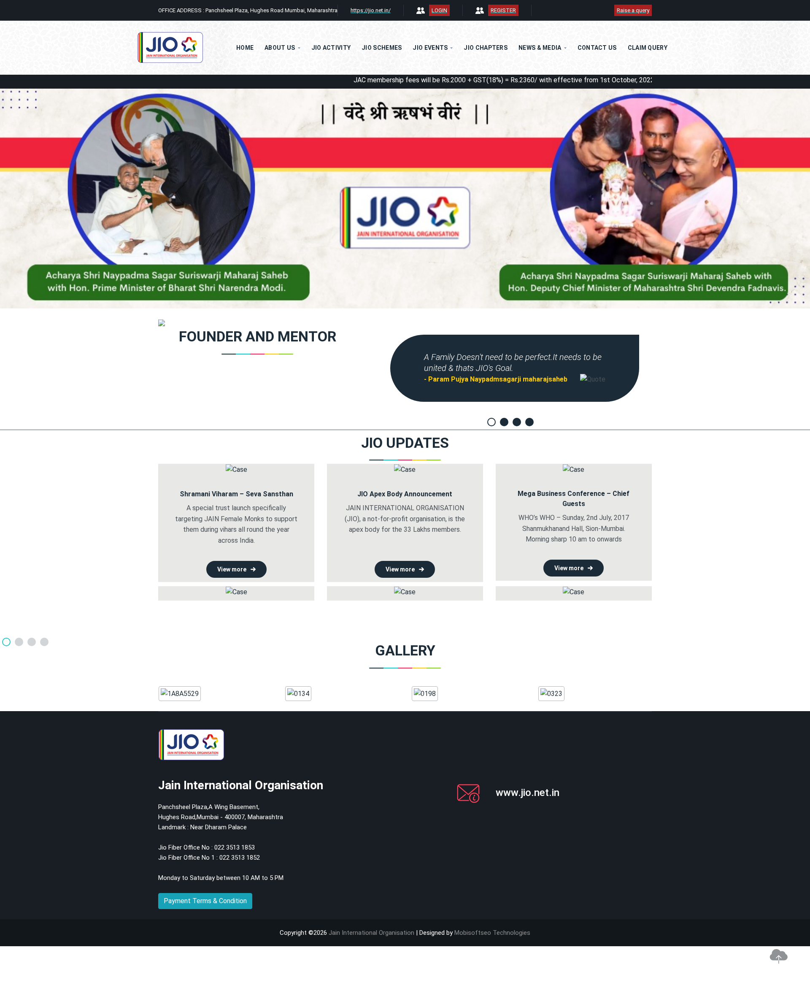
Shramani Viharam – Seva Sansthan (236, 494)
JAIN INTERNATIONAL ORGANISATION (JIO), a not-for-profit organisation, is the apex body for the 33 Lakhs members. (405, 518)
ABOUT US (280, 47)
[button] (61, 199)
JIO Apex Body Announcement (404, 494)
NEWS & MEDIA (540, 47)
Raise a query (633, 10)
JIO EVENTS (430, 47)
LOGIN (439, 10)
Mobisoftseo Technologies (492, 933)
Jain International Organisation (371, 933)
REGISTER (503, 10)
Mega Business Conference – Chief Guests (573, 499)
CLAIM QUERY (647, 47)
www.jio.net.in (527, 793)
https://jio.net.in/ (371, 10)
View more (231, 569)
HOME (245, 47)
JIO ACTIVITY (331, 47)
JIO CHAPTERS (486, 47)
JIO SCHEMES (382, 47)
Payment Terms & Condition (205, 901)
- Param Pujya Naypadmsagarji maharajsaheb (495, 379)
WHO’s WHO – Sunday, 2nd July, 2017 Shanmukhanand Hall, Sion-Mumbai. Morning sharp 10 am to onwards (573, 528)
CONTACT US (597, 47)
